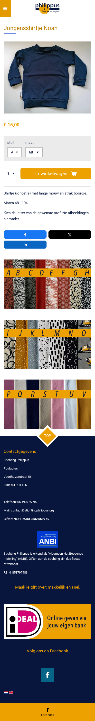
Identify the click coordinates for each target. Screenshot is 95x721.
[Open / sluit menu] (5, 8)
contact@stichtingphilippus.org (32, 510)
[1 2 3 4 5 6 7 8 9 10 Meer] (11, 173)
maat (29, 142)
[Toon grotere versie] (47, 283)
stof (10, 142)
